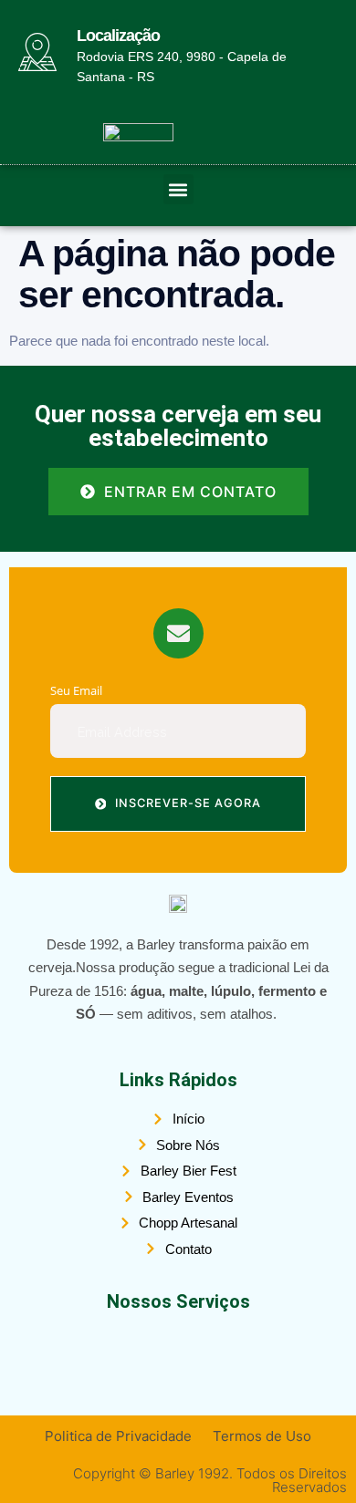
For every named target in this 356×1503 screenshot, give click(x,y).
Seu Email (76, 691)
